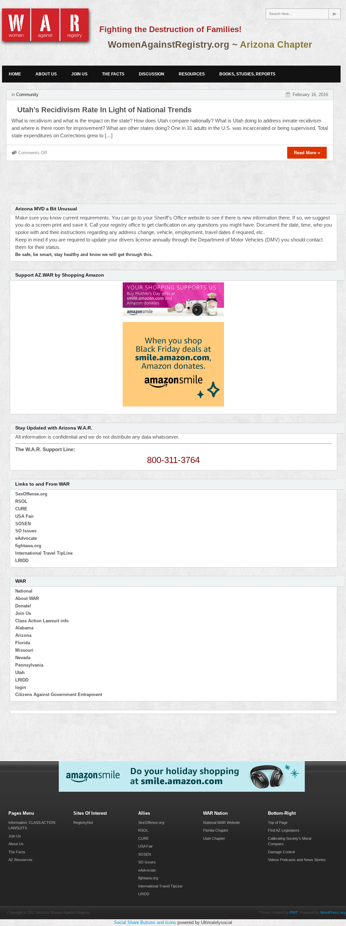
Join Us (79, 74)
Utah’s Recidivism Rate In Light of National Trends (104, 110)
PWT (294, 912)
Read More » (307, 152)
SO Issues (25, 530)
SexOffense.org (31, 493)
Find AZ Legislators (283, 830)
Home (15, 74)
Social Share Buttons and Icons (145, 922)
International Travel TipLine (44, 553)
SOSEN (23, 523)
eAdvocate (26, 538)
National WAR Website (221, 822)
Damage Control (281, 852)
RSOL (21, 501)
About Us (46, 74)
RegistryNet (83, 822)
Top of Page (278, 822)
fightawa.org (28, 545)
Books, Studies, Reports (247, 74)
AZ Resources (20, 860)
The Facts (113, 74)
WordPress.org (332, 912)
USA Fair (24, 516)
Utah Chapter (214, 838)
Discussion (151, 74)
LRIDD (21, 560)
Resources (192, 74)
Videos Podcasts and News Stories (297, 860)
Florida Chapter (215, 830)
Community (27, 94)
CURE (21, 508)
